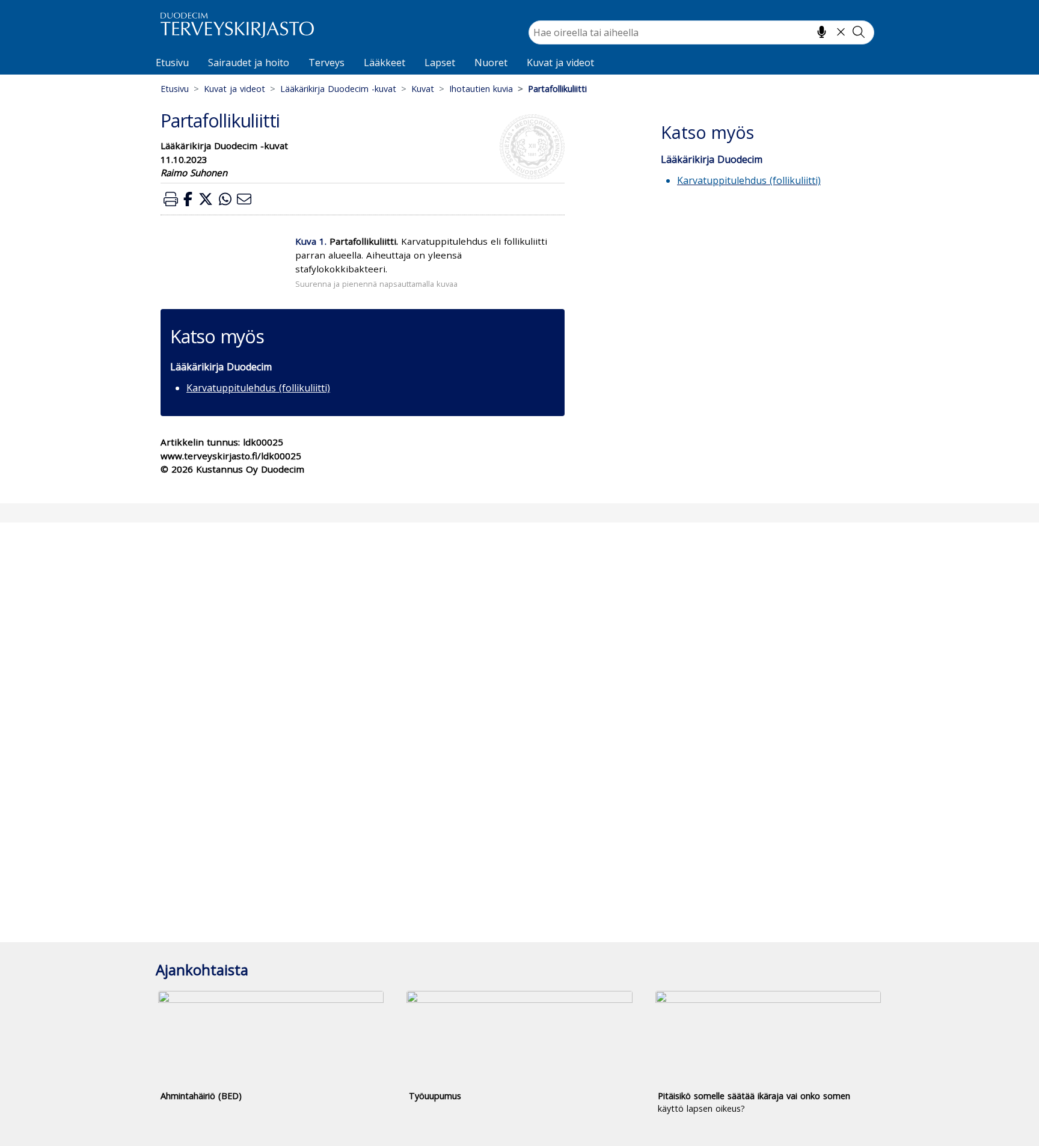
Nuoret (490, 62)
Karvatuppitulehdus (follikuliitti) (258, 387)
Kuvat (422, 88)
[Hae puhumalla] (822, 31)
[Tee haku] (858, 31)
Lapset (439, 62)
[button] (171, 198)
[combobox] (701, 32)
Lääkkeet (384, 62)
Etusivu (172, 62)
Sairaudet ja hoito (248, 62)
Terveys (326, 62)
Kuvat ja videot (560, 62)
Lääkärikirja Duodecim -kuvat (338, 88)
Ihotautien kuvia (481, 88)
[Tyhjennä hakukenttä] (841, 31)
